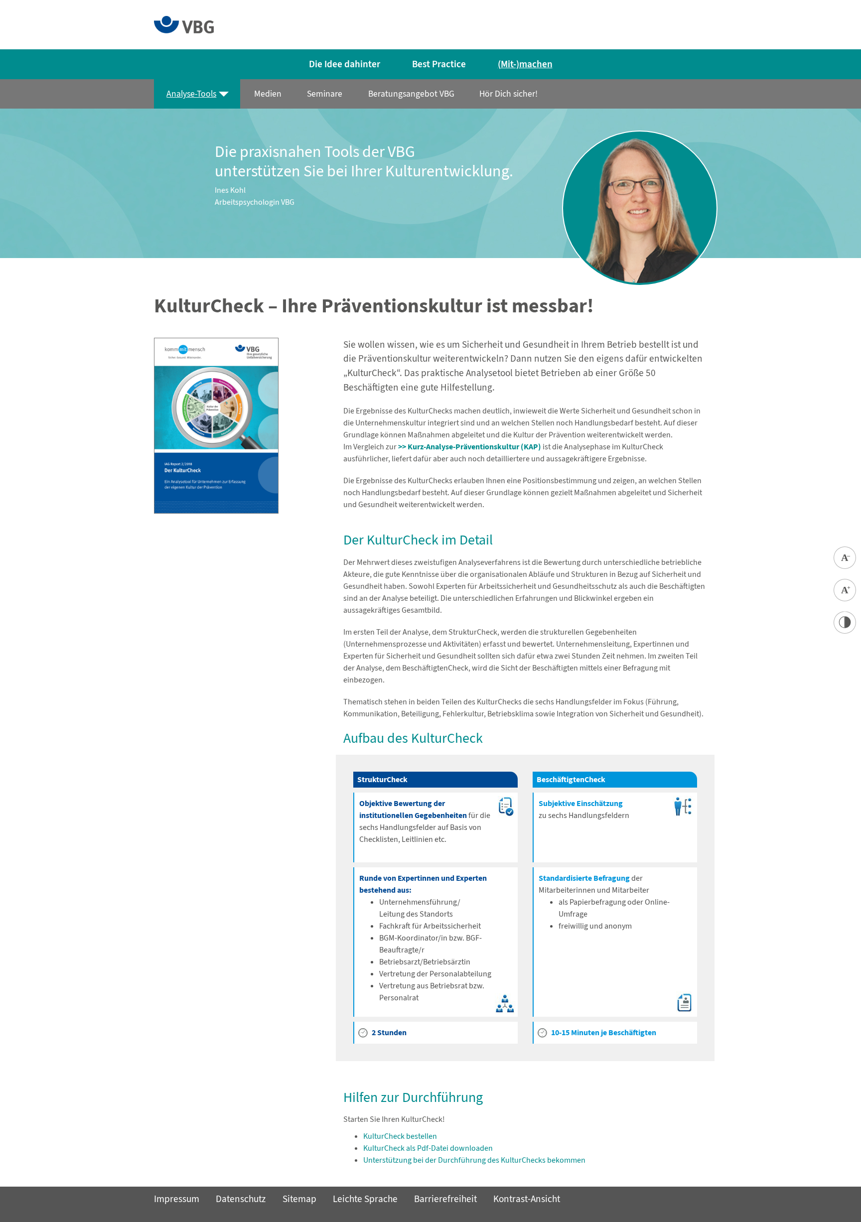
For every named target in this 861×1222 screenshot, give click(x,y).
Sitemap (299, 1199)
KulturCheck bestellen (400, 1136)
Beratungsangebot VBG (410, 94)
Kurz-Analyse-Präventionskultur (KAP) (474, 446)
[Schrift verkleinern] (845, 557)
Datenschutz (241, 1199)
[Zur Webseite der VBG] (184, 23)
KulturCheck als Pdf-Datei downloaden (428, 1148)
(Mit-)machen (525, 64)
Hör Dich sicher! (508, 94)
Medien (267, 94)
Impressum (176, 1199)
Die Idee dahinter (344, 64)
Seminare (324, 94)
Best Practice (439, 64)
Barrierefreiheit (445, 1199)
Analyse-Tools (191, 94)
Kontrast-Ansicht (526, 1199)
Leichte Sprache (365, 1199)
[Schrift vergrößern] (845, 590)
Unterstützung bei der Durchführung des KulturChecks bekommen (474, 1160)
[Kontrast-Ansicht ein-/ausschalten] (845, 622)
